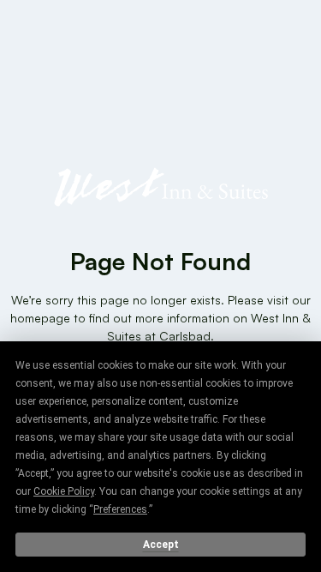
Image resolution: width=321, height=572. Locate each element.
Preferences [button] (120, 509)
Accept (161, 545)
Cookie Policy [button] (63, 491)
